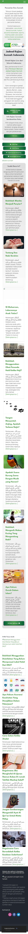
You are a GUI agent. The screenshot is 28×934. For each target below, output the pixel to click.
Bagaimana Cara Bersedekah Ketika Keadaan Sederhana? (12, 852)
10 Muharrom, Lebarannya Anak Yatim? (12, 310)
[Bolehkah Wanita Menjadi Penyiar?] (14, 190)
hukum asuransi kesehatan (13, 31)
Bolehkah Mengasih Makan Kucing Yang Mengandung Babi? (14, 533)
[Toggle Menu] (24, 2)
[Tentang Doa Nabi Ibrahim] (14, 242)
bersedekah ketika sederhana (15, 38)
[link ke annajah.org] (14, 44)
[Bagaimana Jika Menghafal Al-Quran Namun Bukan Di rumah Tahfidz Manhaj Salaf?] (14, 761)
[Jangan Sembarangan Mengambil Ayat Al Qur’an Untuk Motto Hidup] (14, 800)
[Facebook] (14, 914)
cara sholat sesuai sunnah (14, 29)
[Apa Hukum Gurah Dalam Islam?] (14, 576)
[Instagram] (10, 914)
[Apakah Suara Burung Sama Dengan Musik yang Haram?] (14, 462)
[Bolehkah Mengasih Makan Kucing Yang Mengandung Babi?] (14, 516)
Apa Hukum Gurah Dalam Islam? (12, 590)
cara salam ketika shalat (14, 36)
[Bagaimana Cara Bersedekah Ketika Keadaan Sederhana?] (14, 839)
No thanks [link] (8, 930)
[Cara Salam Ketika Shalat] (14, 726)
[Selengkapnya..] (12, 230)
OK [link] (16, 928)
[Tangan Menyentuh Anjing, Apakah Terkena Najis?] (14, 407)
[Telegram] (18, 914)
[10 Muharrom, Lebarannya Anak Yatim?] (14, 295)
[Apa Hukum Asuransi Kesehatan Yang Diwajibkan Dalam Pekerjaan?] (14, 685)
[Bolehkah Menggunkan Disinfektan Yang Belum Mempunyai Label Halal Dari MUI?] (14, 646)
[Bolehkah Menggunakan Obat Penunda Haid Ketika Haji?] (14, 350)
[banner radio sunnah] (7, 161)
